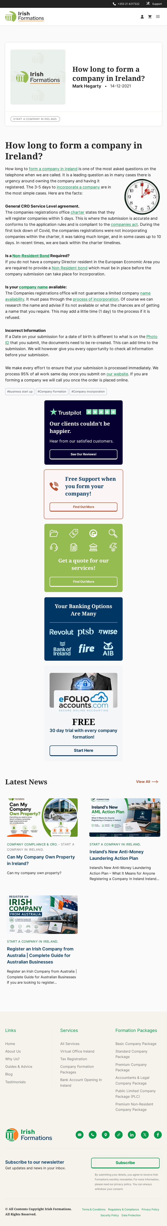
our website (117, 374)
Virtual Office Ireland (77, 1051)
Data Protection (131, 1215)
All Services (69, 1043)
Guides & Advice (18, 1066)
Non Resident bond (69, 268)
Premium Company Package (131, 1067)
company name (33, 287)
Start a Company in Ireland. (35, 119)
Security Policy (109, 1215)
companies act (124, 224)
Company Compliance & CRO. (32, 844)
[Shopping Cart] (150, 16)
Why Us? (12, 1059)
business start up (20, 391)
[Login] (143, 16)
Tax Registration (73, 1059)
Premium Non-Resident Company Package (134, 1107)
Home (10, 1043)
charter (77, 212)
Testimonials (15, 1082)
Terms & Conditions (93, 1209)
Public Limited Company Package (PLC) (135, 1094)
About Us (13, 1051)
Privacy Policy (150, 1209)
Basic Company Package (135, 1043)
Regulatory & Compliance (123, 1209)
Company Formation (52, 391)
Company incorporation (88, 391)
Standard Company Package (131, 1054)
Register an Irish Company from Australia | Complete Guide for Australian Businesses (40, 955)
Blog (9, 1074)
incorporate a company (78, 187)
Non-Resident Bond (30, 255)
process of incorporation (96, 299)
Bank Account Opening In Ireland (81, 1083)
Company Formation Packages (77, 1069)
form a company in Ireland (53, 168)
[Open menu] (158, 16)
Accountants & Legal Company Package (132, 1080)
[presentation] (42, 817)
